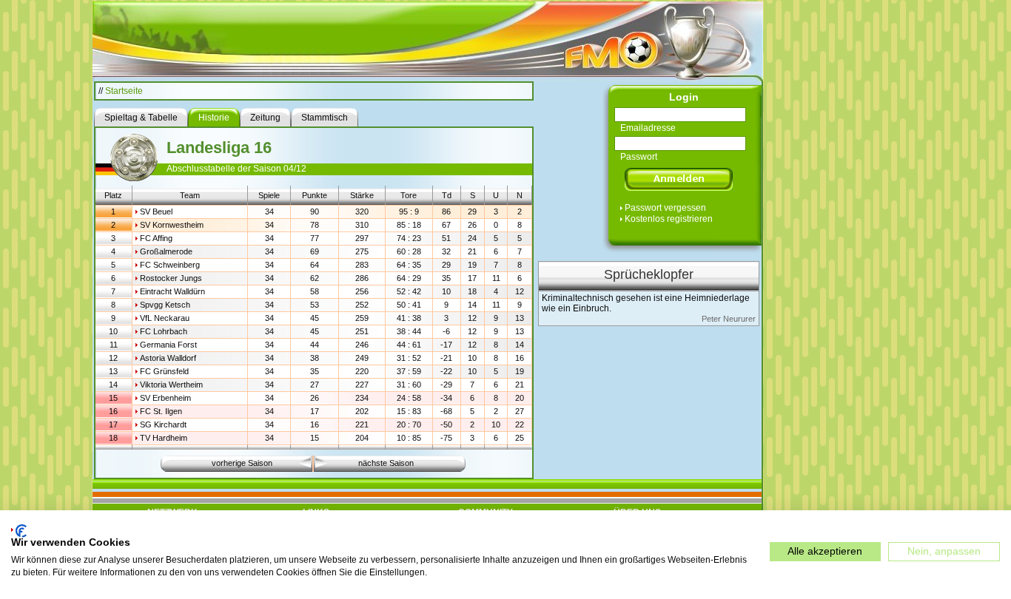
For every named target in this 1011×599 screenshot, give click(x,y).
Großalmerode (166, 251)
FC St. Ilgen (161, 411)
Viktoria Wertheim (171, 384)
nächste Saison (386, 462)
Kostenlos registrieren (669, 219)
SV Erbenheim (165, 397)
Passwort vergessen (665, 208)
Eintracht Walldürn (172, 291)
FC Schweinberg (170, 264)
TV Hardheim (163, 437)
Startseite (124, 91)
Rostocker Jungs (171, 278)
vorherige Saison (242, 462)
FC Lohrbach (163, 331)
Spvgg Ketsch (165, 304)
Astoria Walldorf (168, 357)
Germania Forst (168, 344)
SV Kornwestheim (172, 224)
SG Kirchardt (163, 424)
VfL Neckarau (164, 318)
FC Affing (156, 238)
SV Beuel (156, 211)
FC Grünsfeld (164, 371)
